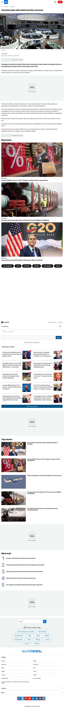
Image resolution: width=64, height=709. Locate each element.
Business (6, 6)
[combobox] (32, 621)
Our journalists (37, 678)
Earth (2, 668)
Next (34, 668)
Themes (3, 657)
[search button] (44, 621)
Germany (26, 266)
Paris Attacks (47, 266)
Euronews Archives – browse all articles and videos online (15, 682)
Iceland (47, 639)
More (2, 692)
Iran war (27, 643)
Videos (35, 674)
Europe (58, 266)
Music (38, 635)
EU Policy (36, 643)
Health (3, 671)
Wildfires (47, 635)
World (34, 661)
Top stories (6, 439)
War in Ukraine (43, 631)
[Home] (1, 6)
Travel (34, 671)
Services (3, 688)
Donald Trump (19, 639)
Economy (12, 6)
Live (60, 2)
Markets (36, 266)
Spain (30, 635)
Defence (38, 639)
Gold (18, 266)
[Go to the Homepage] (6, 2)
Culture (3, 674)
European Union (18, 635)
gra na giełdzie (7, 266)
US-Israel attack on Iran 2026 (25, 631)
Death (29, 639)
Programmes (4, 678)
